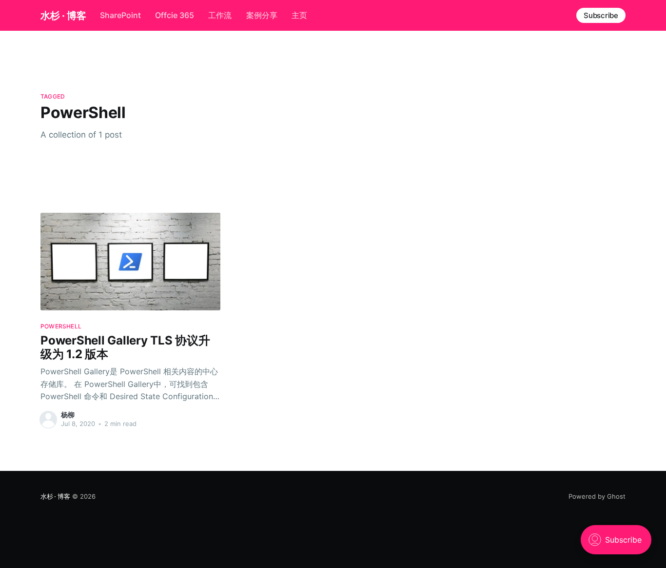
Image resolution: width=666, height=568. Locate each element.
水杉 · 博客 (63, 15)
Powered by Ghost (597, 496)
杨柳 (68, 414)
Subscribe (601, 15)
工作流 (220, 15)
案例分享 (261, 15)
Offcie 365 (174, 15)
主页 (299, 15)
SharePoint (120, 15)
